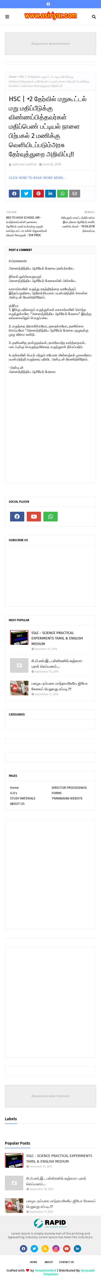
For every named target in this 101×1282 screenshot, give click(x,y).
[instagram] (56, 1248)
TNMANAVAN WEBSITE (67, 798)
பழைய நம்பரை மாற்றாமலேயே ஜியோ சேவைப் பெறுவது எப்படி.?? (59, 686)
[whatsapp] (50, 516)
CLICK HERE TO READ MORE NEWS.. (37, 178)
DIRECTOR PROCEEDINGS (69, 787)
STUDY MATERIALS (22, 798)
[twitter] (34, 1248)
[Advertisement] (50, 874)
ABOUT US (17, 804)
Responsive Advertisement (50, 43)
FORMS (57, 793)
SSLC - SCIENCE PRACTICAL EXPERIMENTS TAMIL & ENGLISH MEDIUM (57, 638)
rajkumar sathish (24, 164)
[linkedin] (77, 1248)
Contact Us (66, 1262)
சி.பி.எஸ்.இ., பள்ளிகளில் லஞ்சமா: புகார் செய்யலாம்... (57, 664)
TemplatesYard (45, 1270)
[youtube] (34, 516)
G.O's (13, 793)
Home (13, 77)
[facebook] (48, 4)
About (49, 1262)
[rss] (45, 1248)
